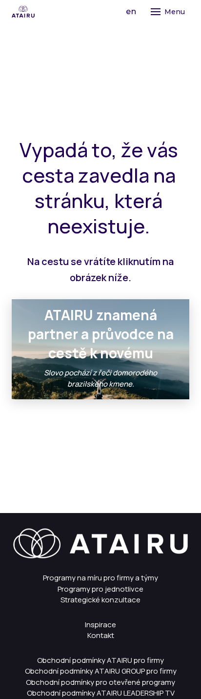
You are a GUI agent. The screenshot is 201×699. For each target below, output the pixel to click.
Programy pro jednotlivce (100, 589)
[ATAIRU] (23, 12)
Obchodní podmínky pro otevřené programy (100, 682)
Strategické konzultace (100, 600)
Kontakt (100, 635)
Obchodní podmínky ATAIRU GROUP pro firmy (101, 671)
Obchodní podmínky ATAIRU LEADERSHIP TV (101, 693)
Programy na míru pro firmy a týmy (100, 578)
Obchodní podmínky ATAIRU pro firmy (100, 660)
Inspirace (100, 624)
